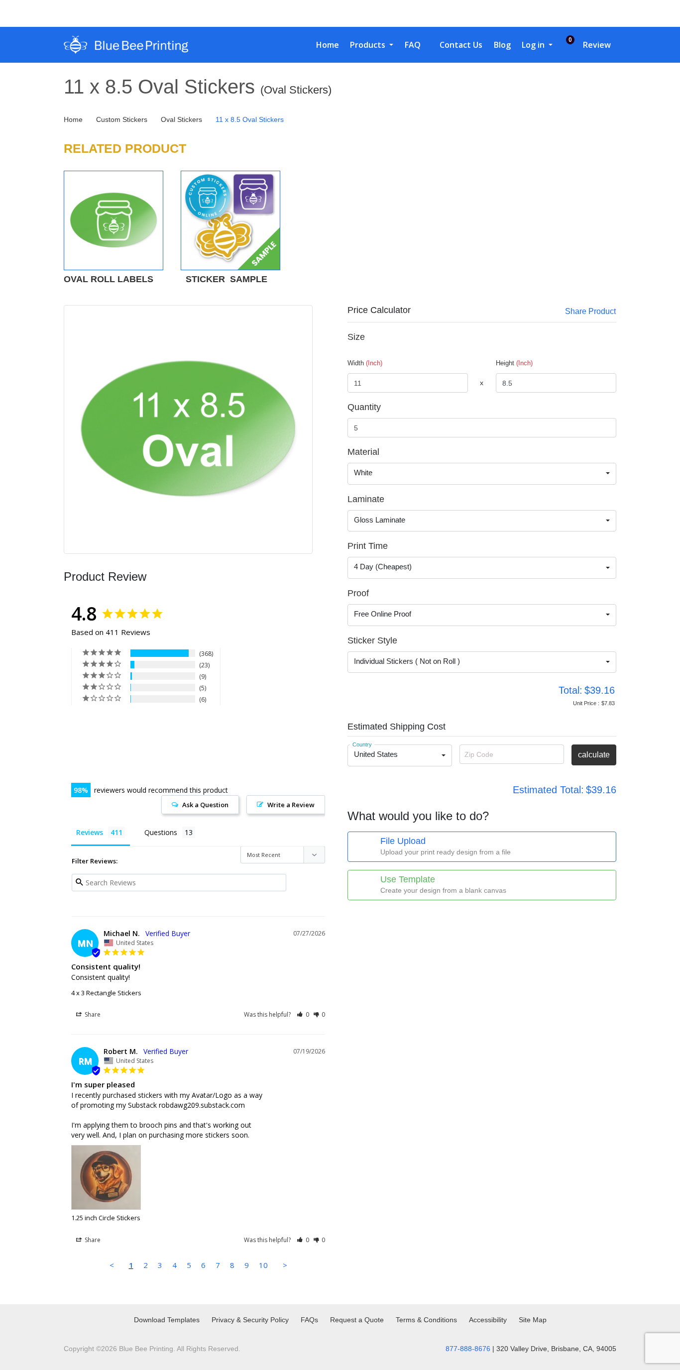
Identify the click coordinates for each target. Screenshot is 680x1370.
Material (363, 452)
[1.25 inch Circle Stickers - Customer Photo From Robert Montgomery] (89, 729)
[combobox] (481, 474)
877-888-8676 (468, 1349)
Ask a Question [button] (205, 804)
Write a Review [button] (291, 804)
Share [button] (92, 1014)
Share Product (590, 311)
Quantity (364, 407)
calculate (594, 754)
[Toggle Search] (563, 13)
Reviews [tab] (89, 832)
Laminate (365, 499)
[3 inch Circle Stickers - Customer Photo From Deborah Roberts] (161, 759)
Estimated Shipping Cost (396, 727)
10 (263, 1265)
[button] (303, 1014)
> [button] (285, 1265)
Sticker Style (372, 640)
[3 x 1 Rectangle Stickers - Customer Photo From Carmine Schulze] (125, 729)
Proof (358, 593)
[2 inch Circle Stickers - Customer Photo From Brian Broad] (125, 759)
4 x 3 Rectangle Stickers (106, 992)
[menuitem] (323, 45)
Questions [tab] (160, 832)
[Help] (384, 452)
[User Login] (584, 13)
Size (356, 337)
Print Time (367, 546)
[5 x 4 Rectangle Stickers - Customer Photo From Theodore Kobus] (198, 729)
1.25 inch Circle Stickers (105, 1217)
